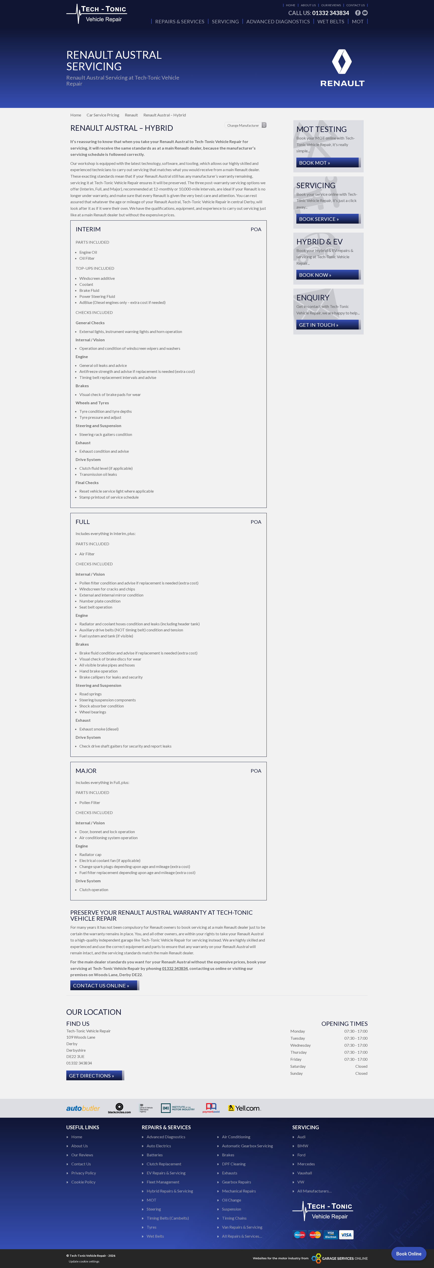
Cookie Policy (83, 1182)
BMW (302, 1146)
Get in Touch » (318, 325)
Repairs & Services (179, 21)
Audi (301, 1137)
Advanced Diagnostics (278, 21)
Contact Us (355, 5)
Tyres (151, 1227)
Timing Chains (234, 1218)
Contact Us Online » (101, 985)
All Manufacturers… (314, 1191)
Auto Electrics (159, 1146)
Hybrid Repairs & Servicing (170, 1191)
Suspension (231, 1209)
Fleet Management (163, 1182)
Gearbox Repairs (236, 1182)
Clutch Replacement (164, 1164)
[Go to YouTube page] (365, 13)
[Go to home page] (104, 14)
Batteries (155, 1155)
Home (290, 5)
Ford (301, 1155)
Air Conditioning (236, 1137)
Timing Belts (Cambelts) (168, 1218)
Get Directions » (91, 1076)
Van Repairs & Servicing (242, 1227)
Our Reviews (331, 5)
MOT (358, 21)
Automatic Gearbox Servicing (247, 1146)
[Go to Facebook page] (358, 13)
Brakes (228, 1155)
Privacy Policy (83, 1173)
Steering (154, 1209)
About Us (308, 5)
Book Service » (319, 219)
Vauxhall (304, 1173)
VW (300, 1182)
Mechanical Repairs (239, 1191)
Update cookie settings (84, 1261)
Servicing (225, 21)
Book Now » (315, 275)
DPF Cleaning (234, 1164)
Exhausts (229, 1173)
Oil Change (231, 1200)
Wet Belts (330, 21)
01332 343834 (318, 13)
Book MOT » (314, 163)
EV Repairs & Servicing (166, 1173)
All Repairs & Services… (242, 1236)
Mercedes (306, 1164)
